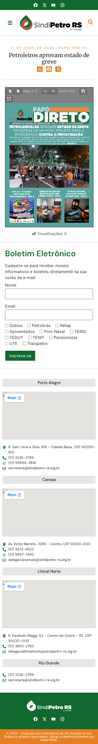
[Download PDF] (83, 91)
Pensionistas (65, 337)
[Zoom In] (53, 91)
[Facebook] (35, 5)
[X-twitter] (44, 5)
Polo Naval (54, 331)
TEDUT (16, 337)
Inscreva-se (20, 355)
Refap (65, 325)
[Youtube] (53, 5)
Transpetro (37, 343)
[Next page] (18, 91)
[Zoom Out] (45, 91)
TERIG (80, 331)
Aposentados (22, 331)
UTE (14, 343)
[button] (40, 69)
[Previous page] (10, 91)
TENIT (38, 337)
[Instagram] (62, 5)
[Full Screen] (9, 99)
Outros (16, 325)
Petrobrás (41, 325)
